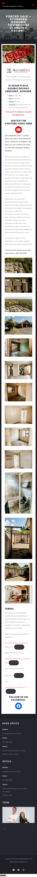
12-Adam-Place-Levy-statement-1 (15, 687)
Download (19, 647)
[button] (33, 4)
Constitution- (9, 675)
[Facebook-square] (18, 870)
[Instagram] (23, 870)
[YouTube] (18, 129)
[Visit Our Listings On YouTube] (3, 3)
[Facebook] (18, 706)
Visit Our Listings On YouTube (12, 6)
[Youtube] (13, 870)
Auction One (13, 859)
